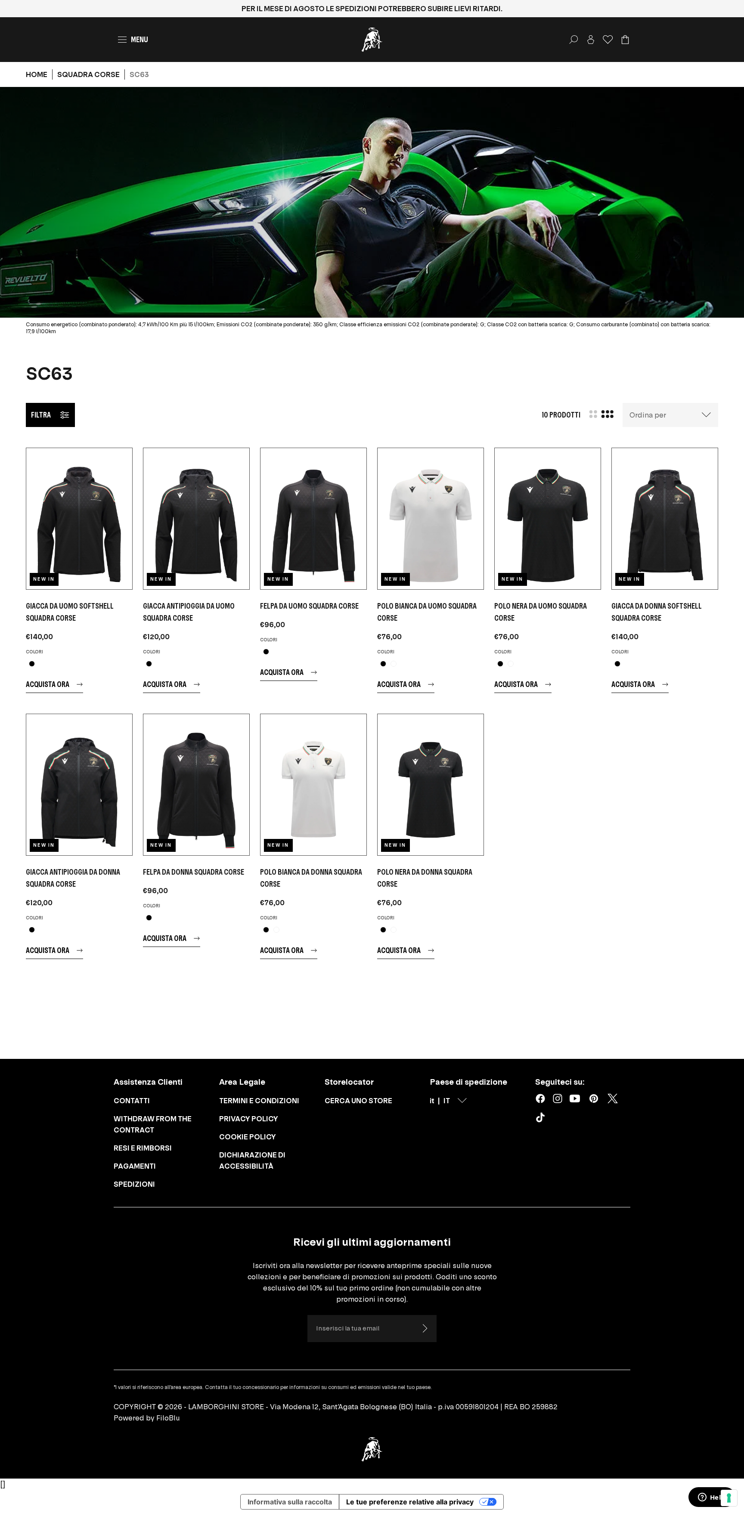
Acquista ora (47, 684)
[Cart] (625, 39)
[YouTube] (575, 1098)
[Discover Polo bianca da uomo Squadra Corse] (431, 518)
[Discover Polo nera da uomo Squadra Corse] (548, 518)
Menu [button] (139, 39)
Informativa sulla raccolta (290, 1502)
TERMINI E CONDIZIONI (259, 1101)
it (432, 1101)
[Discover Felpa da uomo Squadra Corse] (313, 518)
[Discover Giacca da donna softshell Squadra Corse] (665, 518)
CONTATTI (132, 1101)
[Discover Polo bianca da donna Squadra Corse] (313, 784)
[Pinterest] (594, 1098)
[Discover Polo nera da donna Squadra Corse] (431, 784)
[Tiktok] (542, 1119)
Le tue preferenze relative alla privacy (410, 1502)
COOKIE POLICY (247, 1137)
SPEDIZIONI (134, 1184)
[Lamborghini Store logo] (372, 40)
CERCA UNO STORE (358, 1101)
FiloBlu (168, 1418)
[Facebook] (540, 1098)
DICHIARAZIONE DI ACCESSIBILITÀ (252, 1160)
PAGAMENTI (135, 1166)
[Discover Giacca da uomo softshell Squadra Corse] (79, 518)
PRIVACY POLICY (248, 1119)
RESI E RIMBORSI (143, 1148)
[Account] (591, 39)
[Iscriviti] (424, 1328)
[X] (613, 1098)
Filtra (41, 414)
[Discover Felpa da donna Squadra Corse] (196, 784)
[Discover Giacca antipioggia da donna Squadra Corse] (79, 784)
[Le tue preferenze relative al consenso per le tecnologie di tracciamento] (729, 1498)
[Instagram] (557, 1098)
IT (446, 1101)
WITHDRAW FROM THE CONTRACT (153, 1124)
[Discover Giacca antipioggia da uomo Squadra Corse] (196, 518)
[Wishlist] (608, 39)
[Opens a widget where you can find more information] (711, 1498)
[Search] (573, 39)
